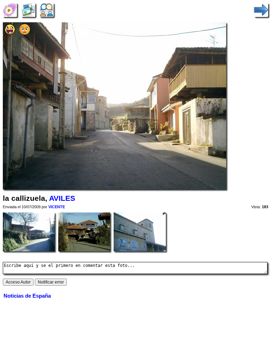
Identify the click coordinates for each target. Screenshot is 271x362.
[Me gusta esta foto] (10, 33)
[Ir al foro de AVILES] (47, 9)
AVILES (62, 198)
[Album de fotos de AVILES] (28, 9)
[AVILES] (10, 9)
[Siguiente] (261, 9)
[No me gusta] (24, 33)
